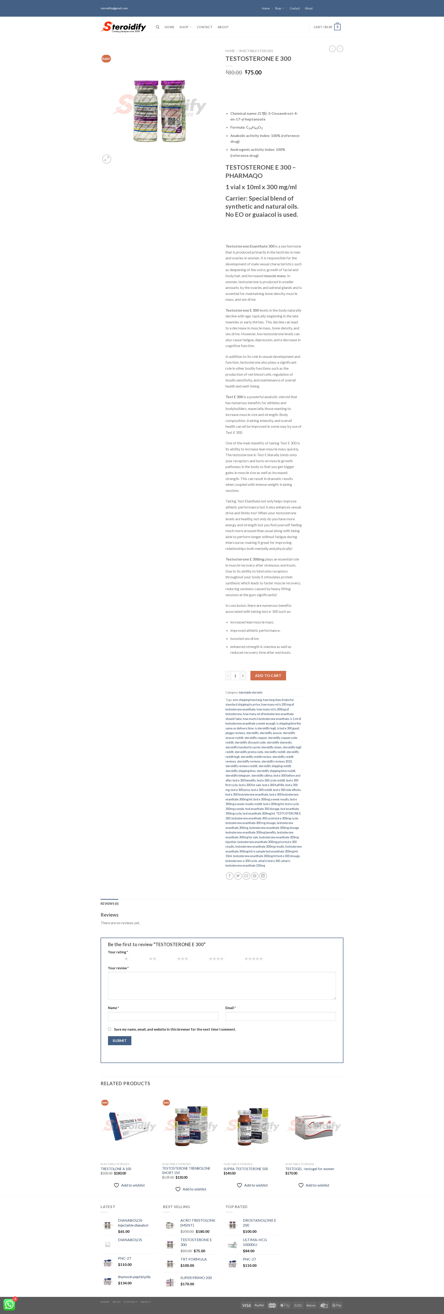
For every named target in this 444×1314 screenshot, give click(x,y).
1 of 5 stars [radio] (115, 959)
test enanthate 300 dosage (262, 809)
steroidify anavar (271, 733)
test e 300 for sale (250, 785)
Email (230, 1008)
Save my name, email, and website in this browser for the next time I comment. (175, 1029)
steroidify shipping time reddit (276, 771)
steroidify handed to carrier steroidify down (253, 747)
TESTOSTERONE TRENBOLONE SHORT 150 (186, 1170)
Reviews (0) (109, 903)
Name (113, 1008)
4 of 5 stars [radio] (199, 959)
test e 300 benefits (244, 780)
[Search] (157, 27)
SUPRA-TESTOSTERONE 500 (246, 1169)
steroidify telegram (237, 775)
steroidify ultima (261, 775)
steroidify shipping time (240, 771)
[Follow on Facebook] (341, 2)
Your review (118, 968)
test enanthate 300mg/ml (259, 813)
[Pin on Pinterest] (255, 876)
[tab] (109, 903)
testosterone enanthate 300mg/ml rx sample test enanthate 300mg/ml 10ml (263, 851)
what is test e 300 (269, 861)
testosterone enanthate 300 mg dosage (250, 823)
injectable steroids (256, 51)
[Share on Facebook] (230, 876)
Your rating (118, 952)
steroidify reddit (274, 752)
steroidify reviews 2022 (277, 761)
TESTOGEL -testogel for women (309, 1169)
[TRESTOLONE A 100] (129, 1126)
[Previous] (100, 1143)
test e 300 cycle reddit (271, 780)
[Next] (342, 1143)
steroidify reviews (248, 761)
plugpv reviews (235, 733)
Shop (278, 8)
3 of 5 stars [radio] (167, 959)
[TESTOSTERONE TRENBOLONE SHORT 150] (190, 1126)
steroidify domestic (279, 742)
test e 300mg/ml (273, 804)
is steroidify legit (265, 728)
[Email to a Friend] (246, 876)
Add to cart (268, 675)
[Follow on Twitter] (341, 10)
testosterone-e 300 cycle (241, 861)
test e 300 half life (273, 785)
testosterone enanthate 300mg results (259, 846)
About (309, 8)
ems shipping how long (247, 700)
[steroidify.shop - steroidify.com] (123, 27)
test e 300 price (240, 790)
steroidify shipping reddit (275, 766)
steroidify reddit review (256, 757)
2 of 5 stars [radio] (139, 959)
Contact (295, 8)
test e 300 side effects (287, 790)
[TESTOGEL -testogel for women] (313, 1126)
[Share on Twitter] (238, 876)
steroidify (252, 733)
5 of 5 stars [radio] (235, 959)
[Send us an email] (341, 14)
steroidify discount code (250, 742)
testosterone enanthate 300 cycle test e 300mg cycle (264, 818)
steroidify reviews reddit (241, 766)
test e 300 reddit (261, 790)
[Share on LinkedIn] (263, 876)
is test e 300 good (288, 728)
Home (266, 8)
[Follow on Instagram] (341, 6)
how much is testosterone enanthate (266, 719)
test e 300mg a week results (271, 799)
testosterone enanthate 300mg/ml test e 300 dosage (266, 856)
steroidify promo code (249, 752)
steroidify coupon (255, 738)
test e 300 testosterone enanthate (246, 794)
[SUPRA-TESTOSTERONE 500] (252, 1126)
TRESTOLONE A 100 (116, 1169)
